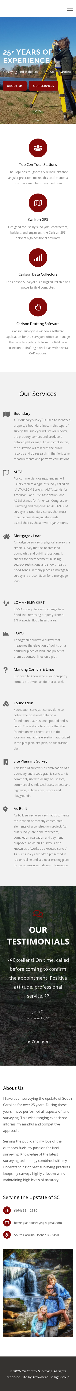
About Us (15, 86)
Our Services (43, 86)
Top (71, 1385)
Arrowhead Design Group (51, 1377)
